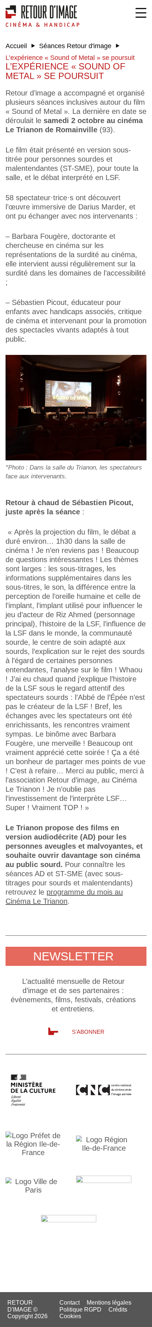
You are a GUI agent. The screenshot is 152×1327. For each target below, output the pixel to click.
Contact (69, 1302)
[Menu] (140, 12)
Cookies (70, 1316)
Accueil (16, 46)
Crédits (117, 1309)
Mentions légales (109, 1302)
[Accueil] (42, 16)
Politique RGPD (80, 1309)
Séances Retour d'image (75, 46)
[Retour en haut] (141, 1316)
